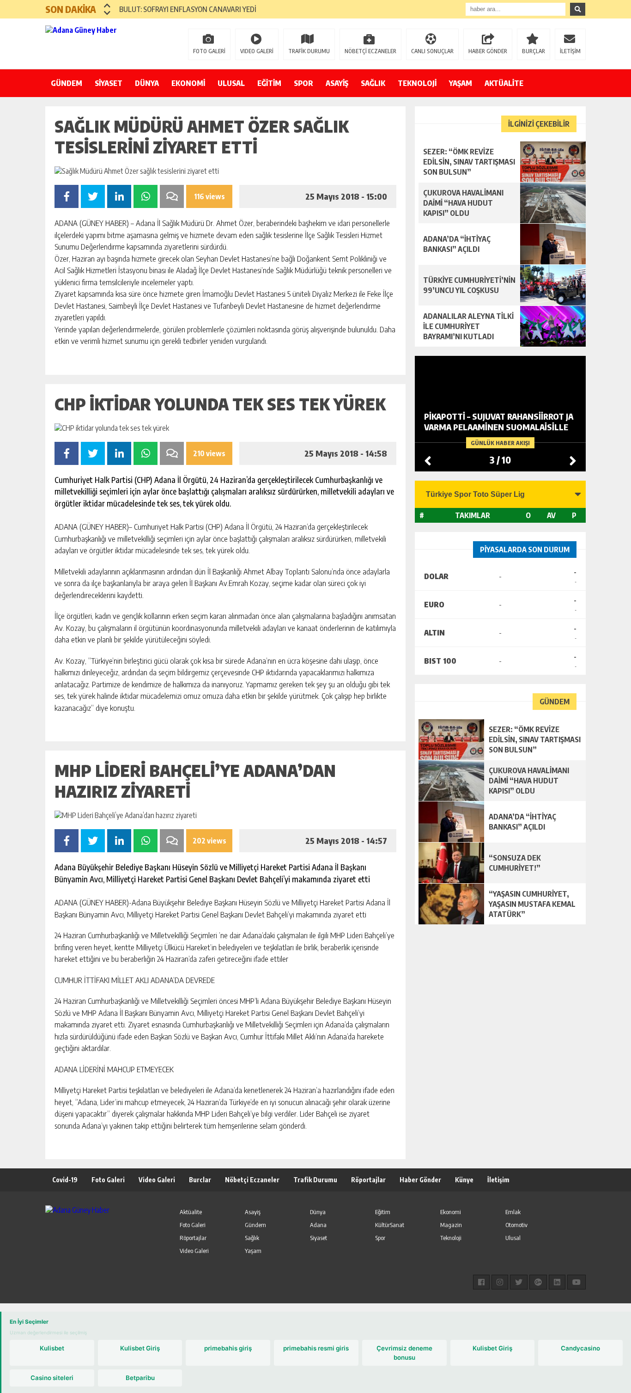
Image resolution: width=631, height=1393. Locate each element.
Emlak (513, 1212)
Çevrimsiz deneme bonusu (404, 1352)
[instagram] (499, 1282)
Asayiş (253, 1212)
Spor (380, 1237)
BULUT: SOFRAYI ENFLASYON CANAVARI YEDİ (187, 9)
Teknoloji (450, 1237)
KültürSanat (389, 1224)
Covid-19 (65, 1180)
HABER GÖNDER (487, 51)
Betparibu (140, 1377)
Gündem (255, 1224)
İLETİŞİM (570, 51)
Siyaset (318, 1237)
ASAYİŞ (337, 83)
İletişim (498, 1180)
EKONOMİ (188, 83)
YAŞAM (460, 83)
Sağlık (252, 1237)
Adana (318, 1224)
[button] (107, 5)
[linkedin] (557, 1282)
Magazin (451, 1224)
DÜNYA (147, 83)
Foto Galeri (108, 1180)
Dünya (318, 1212)
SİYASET (108, 83)
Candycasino (580, 1348)
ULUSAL (231, 83)
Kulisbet (52, 1348)
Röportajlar (368, 1180)
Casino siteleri (51, 1377)
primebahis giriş (228, 1348)
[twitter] (519, 1282)
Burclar (200, 1180)
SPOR (303, 83)
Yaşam (253, 1250)
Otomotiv (516, 1224)
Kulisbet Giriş (140, 1348)
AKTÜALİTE (504, 83)
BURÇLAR (533, 51)
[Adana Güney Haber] (105, 43)
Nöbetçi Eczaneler (252, 1180)
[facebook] (481, 1282)
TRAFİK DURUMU (309, 51)
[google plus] (538, 1282)
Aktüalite (191, 1212)
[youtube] (576, 1282)
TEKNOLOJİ (417, 83)
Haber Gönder (420, 1180)
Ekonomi (450, 1212)
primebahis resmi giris (316, 1348)
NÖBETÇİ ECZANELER (370, 51)
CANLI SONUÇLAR (432, 51)
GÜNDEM (66, 83)
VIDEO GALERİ (256, 51)
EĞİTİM (269, 83)
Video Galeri (157, 1180)
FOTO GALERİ (209, 51)
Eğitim (382, 1212)
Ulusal (513, 1237)
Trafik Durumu (315, 1180)
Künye (464, 1180)
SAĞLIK (373, 83)
